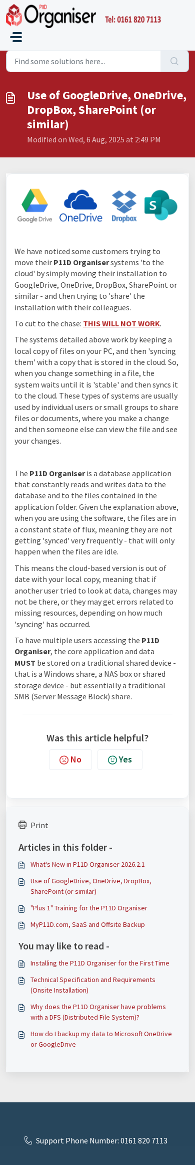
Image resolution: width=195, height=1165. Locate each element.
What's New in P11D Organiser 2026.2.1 (87, 864)
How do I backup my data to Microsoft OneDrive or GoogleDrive (101, 1039)
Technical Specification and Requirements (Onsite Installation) (93, 985)
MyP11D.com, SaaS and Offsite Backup (87, 924)
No (76, 759)
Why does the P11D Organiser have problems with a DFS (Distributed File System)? (98, 1012)
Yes (125, 759)
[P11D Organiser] (84, 16)
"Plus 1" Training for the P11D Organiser (89, 907)
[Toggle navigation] (16, 37)
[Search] (174, 61)
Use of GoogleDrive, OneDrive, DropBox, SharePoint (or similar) (91, 886)
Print (39, 825)
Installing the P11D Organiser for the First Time (100, 962)
